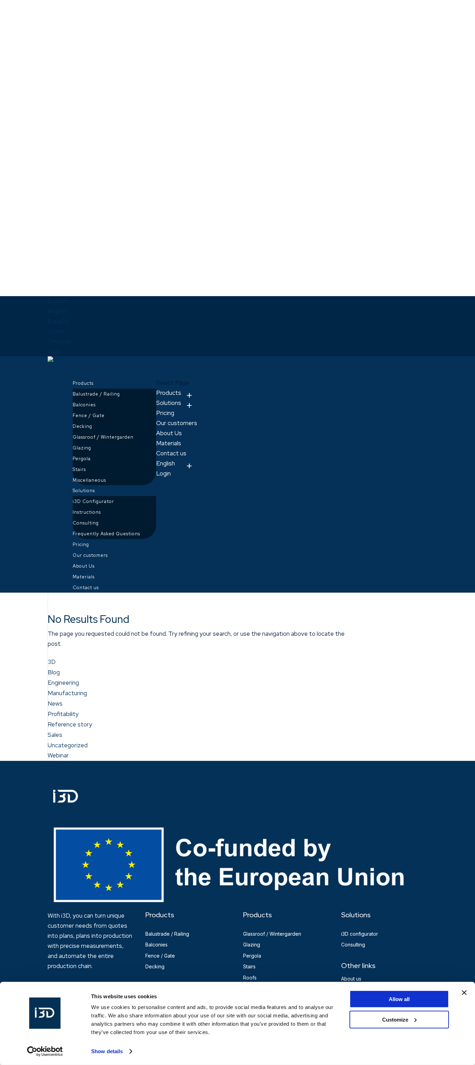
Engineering (63, 682)
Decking (82, 426)
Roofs (250, 978)
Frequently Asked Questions (106, 534)
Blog (54, 672)
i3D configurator (359, 934)
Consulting (86, 523)
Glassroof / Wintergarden (103, 437)
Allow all (399, 999)
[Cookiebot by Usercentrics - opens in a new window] (45, 1051)
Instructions (87, 512)
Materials (168, 443)
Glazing (82, 448)
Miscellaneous (89, 480)
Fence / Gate (89, 415)
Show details (107, 1051)
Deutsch (59, 341)
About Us (169, 433)
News (55, 703)
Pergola (82, 459)
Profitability (63, 714)
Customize (395, 1019)
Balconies (84, 405)
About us (351, 979)
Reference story (70, 724)
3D (52, 662)
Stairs (79, 469)
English (57, 301)
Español (58, 321)
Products (168, 393)
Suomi (56, 331)
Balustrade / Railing (96, 394)
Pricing (165, 413)
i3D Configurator (93, 501)
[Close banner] (464, 992)
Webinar (58, 755)
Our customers (176, 423)
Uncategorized (68, 745)
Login (55, 351)
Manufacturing (67, 693)
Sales (55, 735)
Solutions (168, 403)
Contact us (171, 453)
